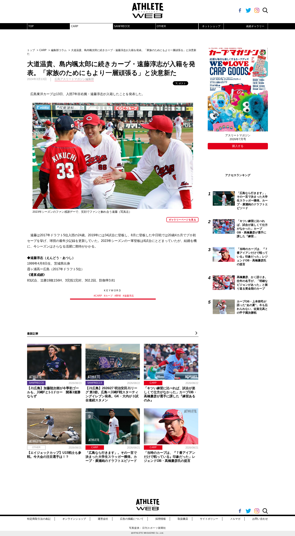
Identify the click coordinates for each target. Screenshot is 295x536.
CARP (74, 26)
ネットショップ (211, 26)
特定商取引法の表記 (39, 518)
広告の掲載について (131, 518)
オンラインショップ (74, 518)
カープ (109, 295)
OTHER (161, 26)
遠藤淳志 (129, 295)
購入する (237, 146)
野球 (118, 295)
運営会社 (103, 518)
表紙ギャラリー (255, 26)
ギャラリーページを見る (182, 219)
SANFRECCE (122, 26)
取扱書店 (183, 518)
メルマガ (235, 518)
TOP (31, 26)
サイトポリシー (209, 518)
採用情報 (160, 518)
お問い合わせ (260, 518)
